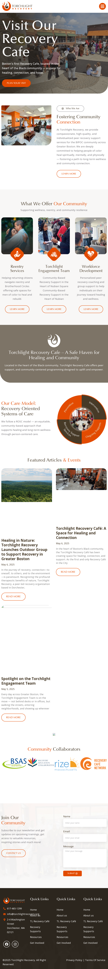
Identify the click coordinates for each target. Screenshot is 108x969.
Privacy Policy (74, 960)
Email (66, 831)
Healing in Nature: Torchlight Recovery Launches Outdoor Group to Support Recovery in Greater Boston (24, 549)
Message (68, 846)
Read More (13, 596)
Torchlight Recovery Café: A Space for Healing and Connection (81, 533)
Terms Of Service (95, 960)
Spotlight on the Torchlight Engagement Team (25, 681)
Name (66, 816)
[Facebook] (6, 944)
